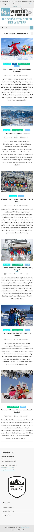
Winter (17, 66)
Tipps (14, 64)
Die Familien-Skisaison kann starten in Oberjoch (17, 334)
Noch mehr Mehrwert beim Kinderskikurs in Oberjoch (17, 411)
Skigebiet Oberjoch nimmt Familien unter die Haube (17, 200)
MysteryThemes (25, 527)
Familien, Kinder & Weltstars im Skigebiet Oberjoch (17, 269)
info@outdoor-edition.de (7, 470)
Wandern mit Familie (8, 511)
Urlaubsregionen (24, 64)
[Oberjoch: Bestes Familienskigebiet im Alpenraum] (17, 49)
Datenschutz (21, 530)
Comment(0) (24, 75)
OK (20, 6)
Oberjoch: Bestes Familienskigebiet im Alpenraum (17, 70)
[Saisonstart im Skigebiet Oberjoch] (17, 116)
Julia (17, 75)
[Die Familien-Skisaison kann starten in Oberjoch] (17, 315)
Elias (16, 137)
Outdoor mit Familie (8, 507)
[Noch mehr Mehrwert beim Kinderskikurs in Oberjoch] (17, 386)
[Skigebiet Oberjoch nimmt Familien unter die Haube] (17, 181)
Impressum (13, 530)
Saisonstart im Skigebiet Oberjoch (17, 133)
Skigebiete (7, 64)
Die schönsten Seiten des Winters (17, 21)
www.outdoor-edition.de (7, 467)
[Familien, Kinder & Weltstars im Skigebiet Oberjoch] (17, 250)
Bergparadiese (7, 515)
